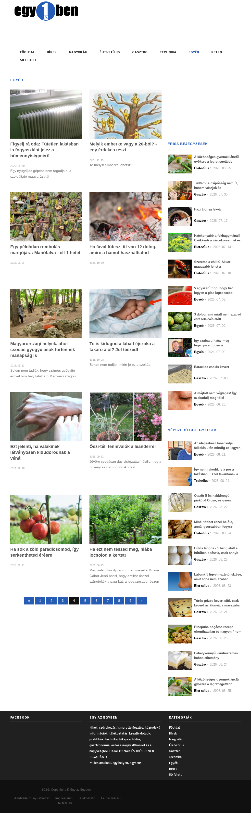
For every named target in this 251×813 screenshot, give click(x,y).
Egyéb (193, 52)
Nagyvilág (78, 52)
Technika (168, 52)
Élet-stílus (110, 52)
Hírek (52, 52)
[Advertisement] (129, 33)
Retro (216, 52)
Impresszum (64, 798)
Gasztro (140, 52)
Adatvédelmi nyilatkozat (32, 798)
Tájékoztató (86, 798)
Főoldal (27, 52)
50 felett (28, 60)
